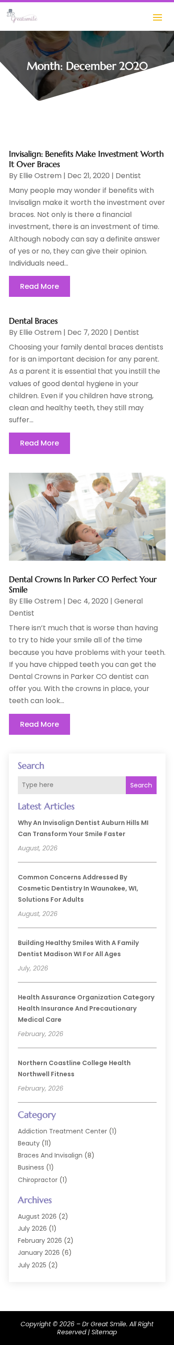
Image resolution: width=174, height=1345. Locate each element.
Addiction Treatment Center (62, 1131)
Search (141, 785)
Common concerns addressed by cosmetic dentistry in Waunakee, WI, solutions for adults (78, 888)
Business (31, 1167)
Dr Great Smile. (105, 1324)
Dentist (128, 176)
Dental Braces (33, 321)
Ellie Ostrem (40, 176)
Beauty (29, 1143)
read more (39, 286)
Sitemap (104, 1332)
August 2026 (37, 1216)
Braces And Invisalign (50, 1155)
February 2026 (40, 1240)
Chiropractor (38, 1179)
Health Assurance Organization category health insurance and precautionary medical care (86, 1008)
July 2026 (32, 1228)
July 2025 (32, 1265)
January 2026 (39, 1252)
